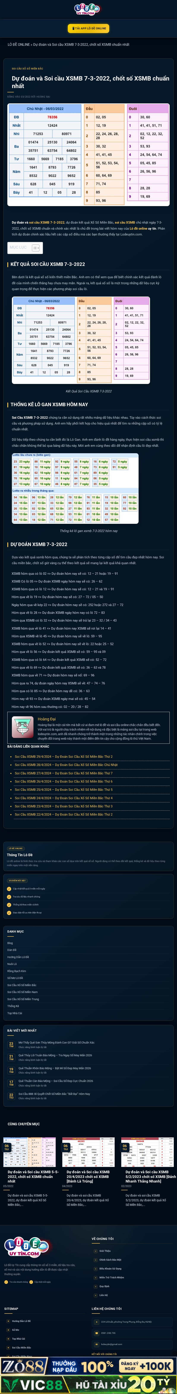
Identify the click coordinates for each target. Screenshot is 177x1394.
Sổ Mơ (13, 1330)
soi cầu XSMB (125, 222)
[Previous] (9, 1169)
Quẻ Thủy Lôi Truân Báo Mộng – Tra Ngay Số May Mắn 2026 (55, 1055)
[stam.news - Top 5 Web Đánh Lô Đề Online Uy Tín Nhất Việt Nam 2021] (88, 9)
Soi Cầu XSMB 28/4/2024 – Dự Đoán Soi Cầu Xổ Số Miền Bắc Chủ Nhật (66, 765)
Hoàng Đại (43, 96)
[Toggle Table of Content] (33, 248)
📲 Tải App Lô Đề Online (88, 28)
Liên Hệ (101, 1295)
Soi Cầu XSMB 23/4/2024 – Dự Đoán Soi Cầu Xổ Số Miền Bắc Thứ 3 (63, 806)
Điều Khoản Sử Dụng (108, 1268)
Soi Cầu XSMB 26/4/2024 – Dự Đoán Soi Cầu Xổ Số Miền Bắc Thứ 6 (63, 781)
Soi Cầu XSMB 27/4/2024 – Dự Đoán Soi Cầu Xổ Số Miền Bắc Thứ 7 (63, 773)
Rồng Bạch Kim (16, 971)
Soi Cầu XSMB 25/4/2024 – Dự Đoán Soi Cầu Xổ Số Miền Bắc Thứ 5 (63, 790)
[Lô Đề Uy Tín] (29, 1247)
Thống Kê (13, 1006)
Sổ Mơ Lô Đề (15, 978)
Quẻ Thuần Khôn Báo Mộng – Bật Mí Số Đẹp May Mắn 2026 (55, 1068)
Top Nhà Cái (14, 1013)
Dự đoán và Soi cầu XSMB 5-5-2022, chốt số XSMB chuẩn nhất (33, 1176)
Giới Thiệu (103, 1251)
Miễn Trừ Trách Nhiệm (109, 1277)
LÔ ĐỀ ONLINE (19, 45)
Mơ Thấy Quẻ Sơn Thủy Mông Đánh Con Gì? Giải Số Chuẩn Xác (57, 1042)
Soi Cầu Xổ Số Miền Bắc (27, 68)
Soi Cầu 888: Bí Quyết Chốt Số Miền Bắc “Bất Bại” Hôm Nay (54, 1094)
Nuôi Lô (12, 964)
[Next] (168, 1169)
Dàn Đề (11, 950)
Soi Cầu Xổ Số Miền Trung (23, 999)
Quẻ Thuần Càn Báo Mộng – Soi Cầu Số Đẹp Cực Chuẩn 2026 (56, 1081)
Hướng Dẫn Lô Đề (18, 957)
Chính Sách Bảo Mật (108, 1259)
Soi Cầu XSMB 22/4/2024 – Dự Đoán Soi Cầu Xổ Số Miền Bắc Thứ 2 (63, 814)
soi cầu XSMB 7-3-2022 (47, 222)
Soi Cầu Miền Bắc (19, 1347)
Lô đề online (138, 228)
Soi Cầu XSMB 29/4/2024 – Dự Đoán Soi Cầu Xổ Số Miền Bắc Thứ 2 (63, 757)
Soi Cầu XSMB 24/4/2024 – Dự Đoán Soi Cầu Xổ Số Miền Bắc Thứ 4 (63, 798)
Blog (10, 943)
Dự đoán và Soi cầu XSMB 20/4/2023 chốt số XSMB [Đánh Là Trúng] (88, 1176)
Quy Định (102, 1286)
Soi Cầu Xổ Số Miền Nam (22, 992)
